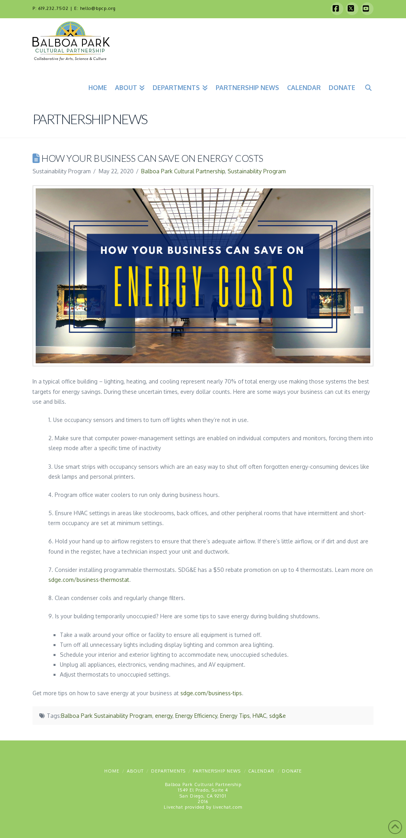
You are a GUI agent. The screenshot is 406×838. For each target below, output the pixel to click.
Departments (168, 771)
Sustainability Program (257, 171)
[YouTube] (367, 8)
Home (111, 771)
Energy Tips (235, 715)
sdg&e (277, 715)
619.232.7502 (53, 8)
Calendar (261, 771)
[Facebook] (337, 8)
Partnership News (217, 771)
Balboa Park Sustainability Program (106, 715)
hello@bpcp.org (98, 8)
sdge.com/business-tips (211, 693)
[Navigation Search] (366, 86)
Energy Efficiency (196, 715)
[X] (352, 8)
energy (163, 715)
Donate (292, 771)
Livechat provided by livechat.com (203, 807)
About (135, 771)
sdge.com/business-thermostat (88, 579)
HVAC (259, 715)
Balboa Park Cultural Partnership (183, 171)
